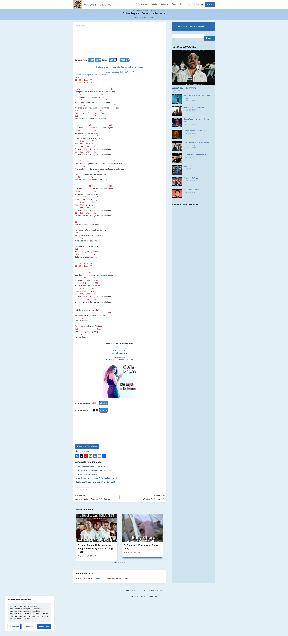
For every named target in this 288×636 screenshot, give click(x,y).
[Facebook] (189, 4)
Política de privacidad (153, 590)
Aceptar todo (44, 627)
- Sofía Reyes (159, 10)
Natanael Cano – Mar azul (194, 107)
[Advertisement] (120, 42)
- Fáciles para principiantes (134, 10)
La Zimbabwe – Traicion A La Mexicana (95, 470)
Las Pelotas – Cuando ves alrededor (198, 154)
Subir (91, 59)
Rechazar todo (29, 627)
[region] (29, 614)
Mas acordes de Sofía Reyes (119, 343)
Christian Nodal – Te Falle (154, 497)
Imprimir (124, 59)
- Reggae (149, 10)
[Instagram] (197, 4)
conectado (98, 578)
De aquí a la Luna (82, 489)
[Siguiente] (160, 537)
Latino (113, 59)
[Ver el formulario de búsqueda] (137, 4)
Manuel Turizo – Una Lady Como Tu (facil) (96, 482)
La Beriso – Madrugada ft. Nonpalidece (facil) (98, 478)
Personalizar (14, 627)
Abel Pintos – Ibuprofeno (184, 88)
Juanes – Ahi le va (191, 178)
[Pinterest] (202, 4)
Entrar (210, 4)
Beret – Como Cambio (88, 474)
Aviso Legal (130, 590)
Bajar (98, 59)
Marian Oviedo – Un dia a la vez (196, 131)
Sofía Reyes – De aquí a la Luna (119, 360)
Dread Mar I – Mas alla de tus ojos (93, 467)
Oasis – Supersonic (191, 166)
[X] (193, 4)
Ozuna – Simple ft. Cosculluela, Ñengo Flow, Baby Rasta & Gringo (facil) (96, 548)
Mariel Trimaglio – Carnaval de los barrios (92, 497)
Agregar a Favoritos (87, 446)
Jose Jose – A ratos (191, 190)
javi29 (139, 17)
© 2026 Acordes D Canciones (144, 596)
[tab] (115, 562)
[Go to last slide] (79, 537)
